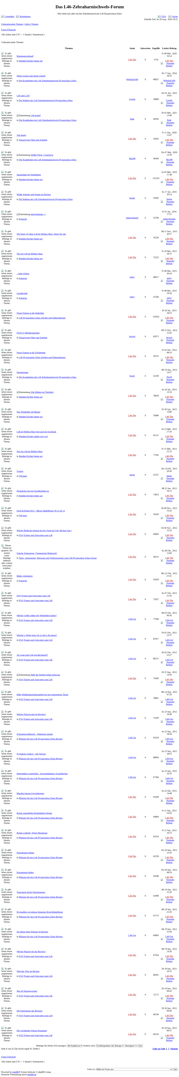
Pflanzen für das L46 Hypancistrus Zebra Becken (41, 739)
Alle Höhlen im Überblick (42, 392)
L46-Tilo (132, 59)
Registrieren (24, 16)
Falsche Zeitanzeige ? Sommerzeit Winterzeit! (37, 553)
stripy (132, 277)
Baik (132, 119)
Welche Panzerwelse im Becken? (31, 714)
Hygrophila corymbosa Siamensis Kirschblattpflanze (40, 912)
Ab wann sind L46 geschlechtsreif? (32, 655)
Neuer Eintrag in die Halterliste (30, 313)
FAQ (163, 16)
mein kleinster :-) (38, 214)
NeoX (132, 376)
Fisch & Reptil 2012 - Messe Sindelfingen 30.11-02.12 (41, 511)
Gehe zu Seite (159, 1049)
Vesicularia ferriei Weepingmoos (31, 892)
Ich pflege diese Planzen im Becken (32, 932)
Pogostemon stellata (25, 853)
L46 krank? (36, 115)
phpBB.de (31, 1074)
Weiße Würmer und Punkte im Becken (34, 194)
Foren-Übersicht (8, 30)
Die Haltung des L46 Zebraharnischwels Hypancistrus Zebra (46, 100)
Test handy (21, 135)
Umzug (20, 471)
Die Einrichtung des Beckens (29, 1011)
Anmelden (9, 16)
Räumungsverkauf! (25, 56)
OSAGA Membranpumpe (28, 333)
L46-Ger (132, 619)
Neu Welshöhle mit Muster (28, 412)
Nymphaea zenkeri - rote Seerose (31, 754)
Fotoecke (23, 219)
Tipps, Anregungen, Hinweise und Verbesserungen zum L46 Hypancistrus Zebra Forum (58, 558)
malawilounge (132, 218)
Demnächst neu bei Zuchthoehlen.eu (33, 491)
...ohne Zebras (23, 273)
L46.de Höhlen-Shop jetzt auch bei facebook (36, 432)
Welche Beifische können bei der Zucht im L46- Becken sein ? (44, 530)
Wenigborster (22, 372)
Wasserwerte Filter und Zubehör (33, 140)
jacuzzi (132, 336)
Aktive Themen (31, 24)
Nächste (174, 1049)
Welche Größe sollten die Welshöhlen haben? (37, 615)
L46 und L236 (23, 95)
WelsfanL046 (132, 79)
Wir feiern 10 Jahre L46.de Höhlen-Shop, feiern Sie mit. (41, 234)
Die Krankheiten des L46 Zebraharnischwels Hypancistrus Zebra (47, 80)
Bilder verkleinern (25, 576)
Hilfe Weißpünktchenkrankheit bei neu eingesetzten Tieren (42, 694)
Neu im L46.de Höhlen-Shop (30, 451)
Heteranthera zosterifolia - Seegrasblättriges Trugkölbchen (42, 773)
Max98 (132, 158)
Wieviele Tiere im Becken (28, 971)
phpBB (15, 1072)
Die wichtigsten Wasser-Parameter (32, 1030)
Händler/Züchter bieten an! (31, 61)
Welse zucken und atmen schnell (31, 76)
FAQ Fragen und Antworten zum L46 (35, 535)
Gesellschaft (22, 293)
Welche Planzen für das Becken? (31, 951)
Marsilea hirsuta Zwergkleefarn (30, 793)
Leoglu (132, 99)
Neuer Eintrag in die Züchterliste (31, 352)
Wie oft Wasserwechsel (27, 991)
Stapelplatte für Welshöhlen (29, 175)
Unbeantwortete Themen (12, 24)
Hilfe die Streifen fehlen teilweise (45, 675)
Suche (175, 16)
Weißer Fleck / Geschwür (42, 155)
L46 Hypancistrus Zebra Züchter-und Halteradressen (42, 318)
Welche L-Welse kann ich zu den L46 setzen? (37, 635)
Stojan (132, 198)
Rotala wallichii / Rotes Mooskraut (32, 833)
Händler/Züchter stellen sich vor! (33, 436)
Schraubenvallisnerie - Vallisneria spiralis (35, 734)
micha (132, 475)
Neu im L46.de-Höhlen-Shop (30, 254)
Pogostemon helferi (25, 872)
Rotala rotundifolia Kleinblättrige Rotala (34, 813)
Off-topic (23, 476)
